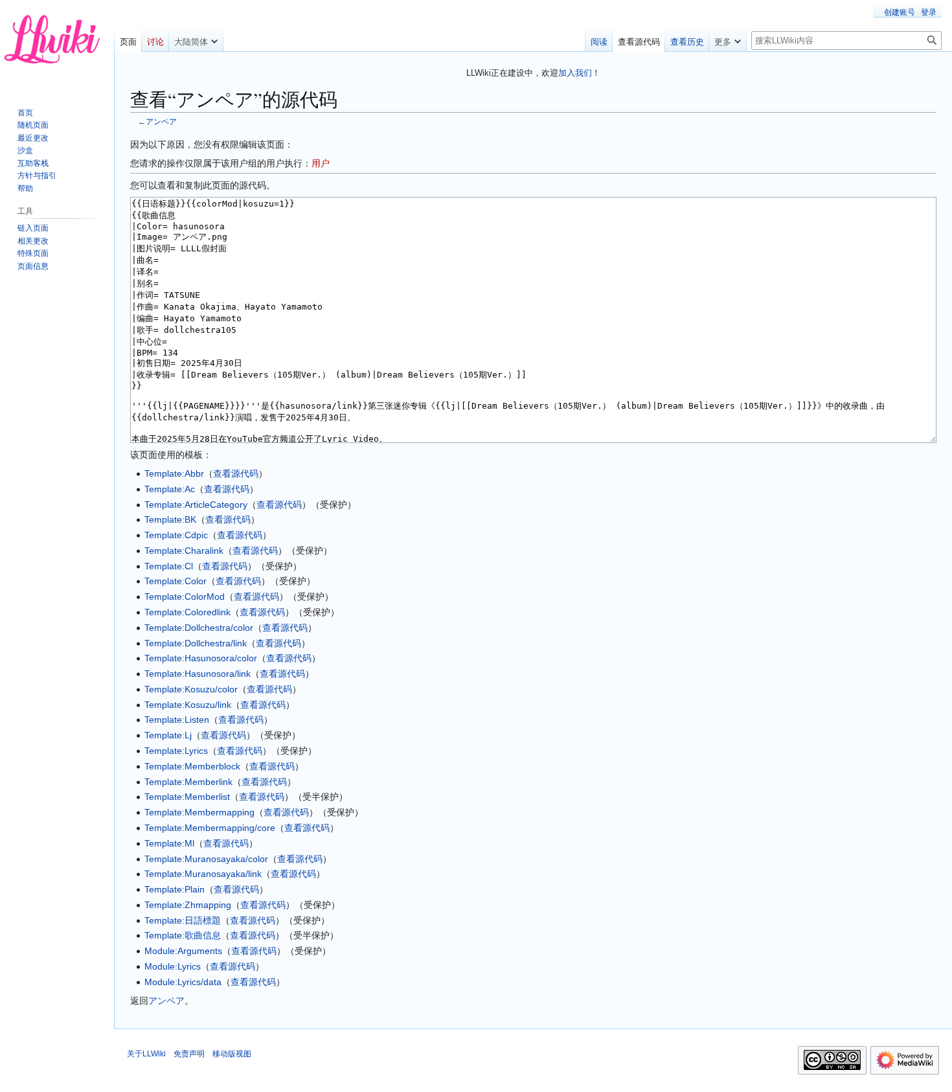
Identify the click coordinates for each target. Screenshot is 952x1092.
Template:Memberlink (188, 782)
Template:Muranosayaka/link (203, 874)
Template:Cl (168, 566)
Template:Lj (168, 735)
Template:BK (170, 519)
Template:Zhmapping (187, 905)
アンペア (161, 121)
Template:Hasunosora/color (200, 658)
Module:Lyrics (172, 966)
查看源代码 (235, 473)
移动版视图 (231, 1053)
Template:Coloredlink (187, 612)
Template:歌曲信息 (182, 935)
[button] (196, 39)
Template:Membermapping (199, 812)
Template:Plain (174, 889)
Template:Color (175, 581)
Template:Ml (169, 843)
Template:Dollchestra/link (195, 643)
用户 (321, 163)
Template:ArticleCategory (195, 504)
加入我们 (575, 73)
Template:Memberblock (192, 766)
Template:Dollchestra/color (198, 627)
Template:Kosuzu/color (191, 689)
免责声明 (189, 1053)
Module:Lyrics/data (182, 982)
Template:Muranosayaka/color (206, 859)
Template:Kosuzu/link (187, 705)
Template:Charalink (183, 550)
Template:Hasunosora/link (197, 673)
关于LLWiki (146, 1053)
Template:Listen (176, 719)
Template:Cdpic (176, 535)
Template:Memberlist (187, 796)
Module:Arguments (183, 951)
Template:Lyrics (176, 750)
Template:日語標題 (182, 920)
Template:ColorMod (184, 596)
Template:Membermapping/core (209, 828)
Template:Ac (169, 489)
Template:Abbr (174, 473)
